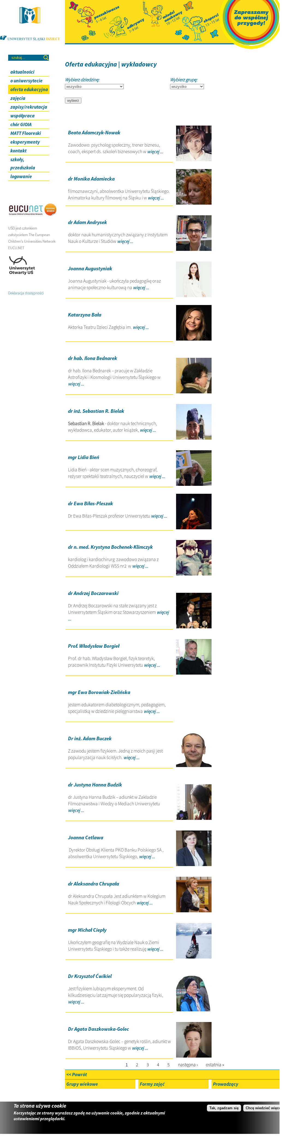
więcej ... (154, 152)
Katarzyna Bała (84, 315)
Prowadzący (225, 1084)
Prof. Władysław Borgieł (93, 646)
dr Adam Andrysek (87, 222)
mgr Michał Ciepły (87, 930)
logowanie (21, 176)
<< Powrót (76, 1075)
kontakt (18, 151)
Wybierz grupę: (183, 80)
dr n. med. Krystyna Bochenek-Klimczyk (110, 547)
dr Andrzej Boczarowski (93, 593)
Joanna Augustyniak (90, 268)
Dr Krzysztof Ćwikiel (90, 976)
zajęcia (17, 98)
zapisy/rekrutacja (28, 107)
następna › (188, 1064)
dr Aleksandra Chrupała (93, 884)
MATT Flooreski (25, 133)
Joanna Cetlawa (85, 837)
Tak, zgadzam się (224, 1108)
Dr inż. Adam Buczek (90, 738)
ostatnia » (215, 1064)
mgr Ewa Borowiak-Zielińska (99, 692)
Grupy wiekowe (82, 1084)
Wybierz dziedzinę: (82, 80)
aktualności (22, 72)
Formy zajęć (152, 1084)
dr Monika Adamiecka (91, 179)
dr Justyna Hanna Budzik (95, 785)
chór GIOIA (21, 124)
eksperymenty (25, 142)
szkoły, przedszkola (22, 163)
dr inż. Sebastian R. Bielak (96, 411)
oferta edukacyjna (29, 89)
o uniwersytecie (26, 81)
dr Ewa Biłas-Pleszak (90, 503)
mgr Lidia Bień (83, 457)
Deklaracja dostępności (26, 293)
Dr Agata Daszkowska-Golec (98, 1029)
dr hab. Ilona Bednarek (92, 358)
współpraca (22, 116)
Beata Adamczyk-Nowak (94, 132)
